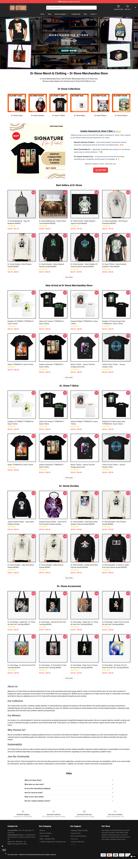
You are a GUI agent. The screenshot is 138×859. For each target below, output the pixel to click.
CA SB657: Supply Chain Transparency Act (53, 841)
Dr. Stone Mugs (79, 115)
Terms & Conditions (46, 833)
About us (42, 830)
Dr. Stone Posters (121, 115)
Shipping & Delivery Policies (79, 830)
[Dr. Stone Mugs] (79, 103)
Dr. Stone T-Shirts (58, 115)
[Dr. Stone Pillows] (100, 103)
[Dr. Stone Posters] (121, 103)
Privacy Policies (44, 836)
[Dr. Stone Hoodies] (37, 103)
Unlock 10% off (4, 850)
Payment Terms (76, 833)
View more (69, 277)
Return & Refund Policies (78, 836)
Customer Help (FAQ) (77, 841)
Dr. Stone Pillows (100, 115)
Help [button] (134, 856)
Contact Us (74, 839)
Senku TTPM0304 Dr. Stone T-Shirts (20, 364)
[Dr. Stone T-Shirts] (58, 103)
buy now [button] (102, 170)
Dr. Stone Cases (17, 115)
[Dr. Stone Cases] (17, 103)
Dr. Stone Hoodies (37, 115)
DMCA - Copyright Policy (47, 839)
